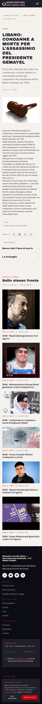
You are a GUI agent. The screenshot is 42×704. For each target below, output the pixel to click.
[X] (4, 575)
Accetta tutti (30, 697)
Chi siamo (6, 625)
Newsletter (7, 629)
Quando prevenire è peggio (13, 594)
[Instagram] (23, 575)
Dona (4, 611)
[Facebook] (16, 575)
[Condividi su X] (25, 234)
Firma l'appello (8, 603)
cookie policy (9, 692)
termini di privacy (21, 659)
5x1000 (5, 615)
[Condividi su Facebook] (20, 234)
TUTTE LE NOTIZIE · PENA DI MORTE (17, 285)
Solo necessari (12, 697)
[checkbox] (6, 658)
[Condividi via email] (31, 234)
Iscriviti (5, 607)
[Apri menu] (37, 3)
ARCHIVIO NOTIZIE (10, 15)
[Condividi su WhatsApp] (14, 234)
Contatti (5, 633)
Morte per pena (8, 590)
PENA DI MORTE (29, 15)
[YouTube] (10, 575)
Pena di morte (8, 585)
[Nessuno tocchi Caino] (13, 3)
